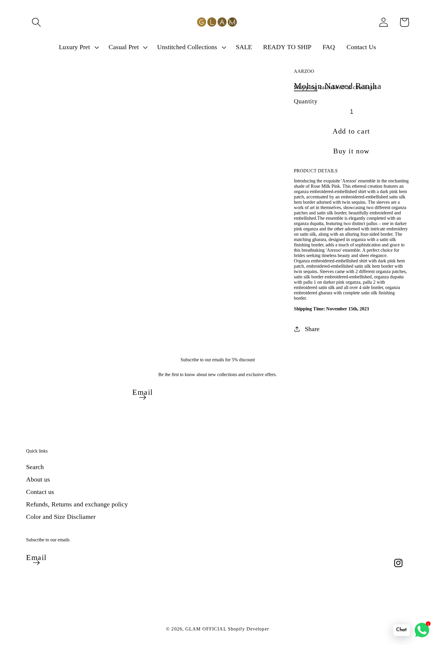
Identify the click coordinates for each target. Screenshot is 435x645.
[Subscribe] (142, 397)
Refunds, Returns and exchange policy (77, 504)
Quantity (306, 101)
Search (35, 467)
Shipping (306, 87)
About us (38, 479)
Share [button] (312, 329)
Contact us (40, 491)
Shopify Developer (248, 628)
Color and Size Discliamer (61, 516)
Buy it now (351, 151)
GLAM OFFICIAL (206, 628)
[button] (36, 22)
